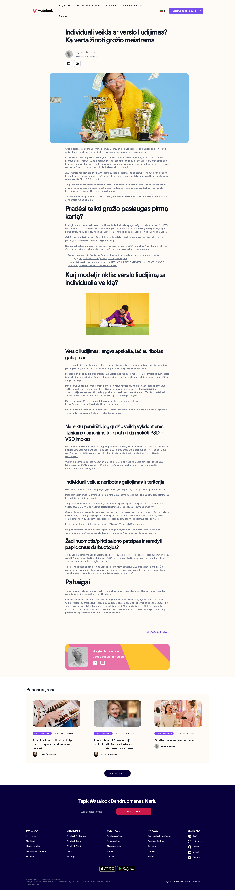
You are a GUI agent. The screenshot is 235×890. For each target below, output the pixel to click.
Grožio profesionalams (88, 5)
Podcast (63, 16)
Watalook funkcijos (132, 5)
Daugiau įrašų (117, 773)
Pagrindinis (64, 5)
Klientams (111, 5)
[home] (43, 11)
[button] (163, 11)
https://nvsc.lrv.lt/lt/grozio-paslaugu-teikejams (103, 258)
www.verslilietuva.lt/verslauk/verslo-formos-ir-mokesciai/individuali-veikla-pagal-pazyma (111, 533)
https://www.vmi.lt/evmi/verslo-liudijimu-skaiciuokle (91, 404)
